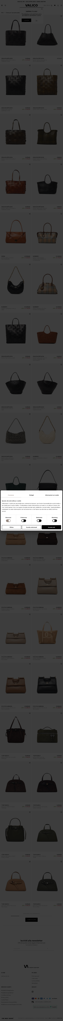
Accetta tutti (51, 527)
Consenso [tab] (11, 495)
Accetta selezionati (31, 527)
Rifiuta (11, 527)
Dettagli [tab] (31, 495)
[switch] (23, 520)
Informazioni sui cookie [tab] (52, 495)
